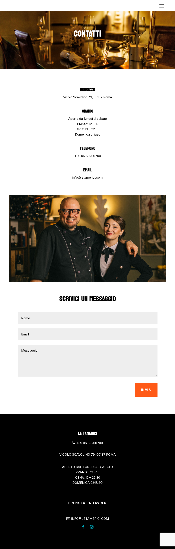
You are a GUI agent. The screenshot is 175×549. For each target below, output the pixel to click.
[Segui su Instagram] (91, 526)
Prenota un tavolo (87, 503)
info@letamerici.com (87, 177)
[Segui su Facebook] (83, 526)
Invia (146, 390)
